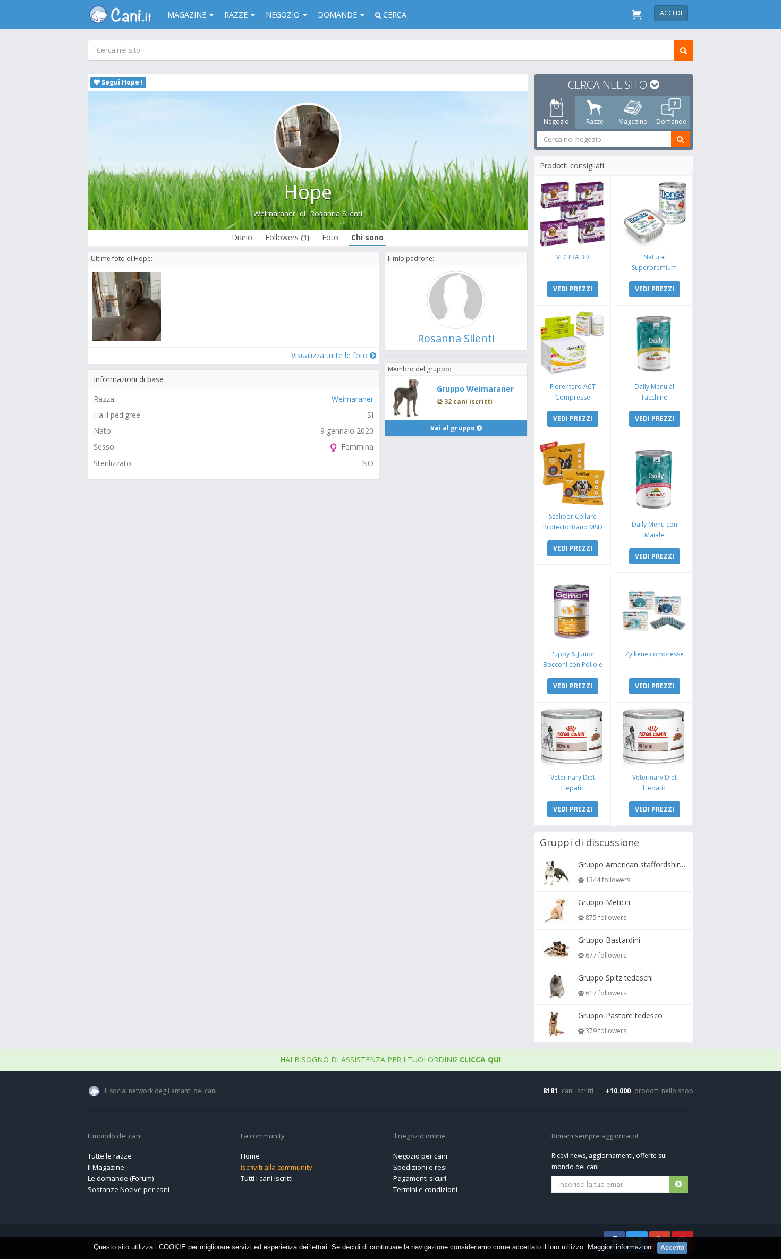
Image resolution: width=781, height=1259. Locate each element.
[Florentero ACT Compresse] (572, 343)
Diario (242, 237)
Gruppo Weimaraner (475, 389)
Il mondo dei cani (115, 1136)
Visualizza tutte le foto (330, 355)
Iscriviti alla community (276, 1167)
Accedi (671, 13)
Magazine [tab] (632, 121)
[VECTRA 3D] (572, 214)
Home (250, 1156)
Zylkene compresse (654, 653)
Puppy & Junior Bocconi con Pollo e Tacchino (572, 664)
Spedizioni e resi (420, 1167)
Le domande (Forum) (121, 1178)
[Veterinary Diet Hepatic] (572, 737)
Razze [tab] (595, 121)
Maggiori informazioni (620, 1247)
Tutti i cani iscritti (267, 1178)
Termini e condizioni (425, 1189)
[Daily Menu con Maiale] (654, 477)
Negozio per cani (420, 1156)
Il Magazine (106, 1167)
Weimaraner (274, 213)
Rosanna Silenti (336, 213)
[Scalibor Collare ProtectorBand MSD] (572, 473)
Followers (287, 237)
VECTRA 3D (572, 256)
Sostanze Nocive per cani (128, 1189)
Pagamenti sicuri (419, 1178)
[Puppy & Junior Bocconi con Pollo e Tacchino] (572, 611)
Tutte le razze (110, 1156)
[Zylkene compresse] (654, 611)
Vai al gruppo (453, 428)
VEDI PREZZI (572, 288)
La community (263, 1136)
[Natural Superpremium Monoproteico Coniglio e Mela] (654, 214)
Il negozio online (419, 1136)
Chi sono (367, 237)
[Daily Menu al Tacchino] (654, 343)
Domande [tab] (671, 121)
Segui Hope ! (121, 82)
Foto (330, 237)
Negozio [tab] (556, 121)
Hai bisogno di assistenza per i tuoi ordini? (390, 1059)
